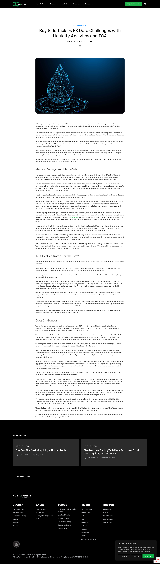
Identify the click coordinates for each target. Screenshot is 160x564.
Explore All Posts (23, 477)
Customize (124, 556)
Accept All (148, 556)
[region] (136, 550)
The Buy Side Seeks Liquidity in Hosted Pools (41, 450)
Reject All (136, 556)
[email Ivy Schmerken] (80, 45)
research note (73, 217)
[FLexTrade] (22, 4)
